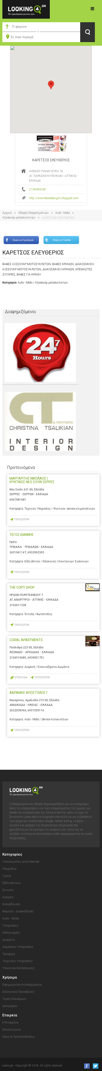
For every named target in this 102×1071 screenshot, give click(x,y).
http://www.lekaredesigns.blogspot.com (54, 198)
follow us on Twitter (95, 1066)
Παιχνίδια (9, 868)
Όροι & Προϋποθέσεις (18, 1036)
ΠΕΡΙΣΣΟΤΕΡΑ (21, 519)
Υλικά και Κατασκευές (18, 968)
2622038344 (17, 710)
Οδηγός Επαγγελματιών (33, 212)
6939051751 (36, 657)
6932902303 (36, 552)
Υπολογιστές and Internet (20, 861)
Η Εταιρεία (10, 1022)
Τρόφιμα (8, 954)
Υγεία (6, 876)
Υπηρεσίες (10, 925)
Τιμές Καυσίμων (14, 999)
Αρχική (7, 212)
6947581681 (17, 499)
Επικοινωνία (11, 1029)
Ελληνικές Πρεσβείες (18, 991)
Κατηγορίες (92, 8)
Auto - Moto (62, 212)
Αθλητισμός (11, 932)
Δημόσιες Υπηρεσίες (17, 947)
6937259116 (36, 710)
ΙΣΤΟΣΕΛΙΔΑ (20, 677)
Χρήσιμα (9, 977)
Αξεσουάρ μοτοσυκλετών (18, 217)
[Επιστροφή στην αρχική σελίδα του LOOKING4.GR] (26, 9)
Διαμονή (8, 939)
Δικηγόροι (9, 1006)
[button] (51, 85)
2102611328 (17, 605)
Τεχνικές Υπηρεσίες (17, 961)
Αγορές (8, 897)
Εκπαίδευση (11, 904)
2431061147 (17, 552)
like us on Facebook (85, 1066)
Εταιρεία (9, 1015)
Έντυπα (8, 890)
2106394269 (37, 189)
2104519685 (17, 657)
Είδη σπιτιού (11, 883)
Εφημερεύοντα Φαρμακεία (22, 984)
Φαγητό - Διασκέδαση (17, 911)
